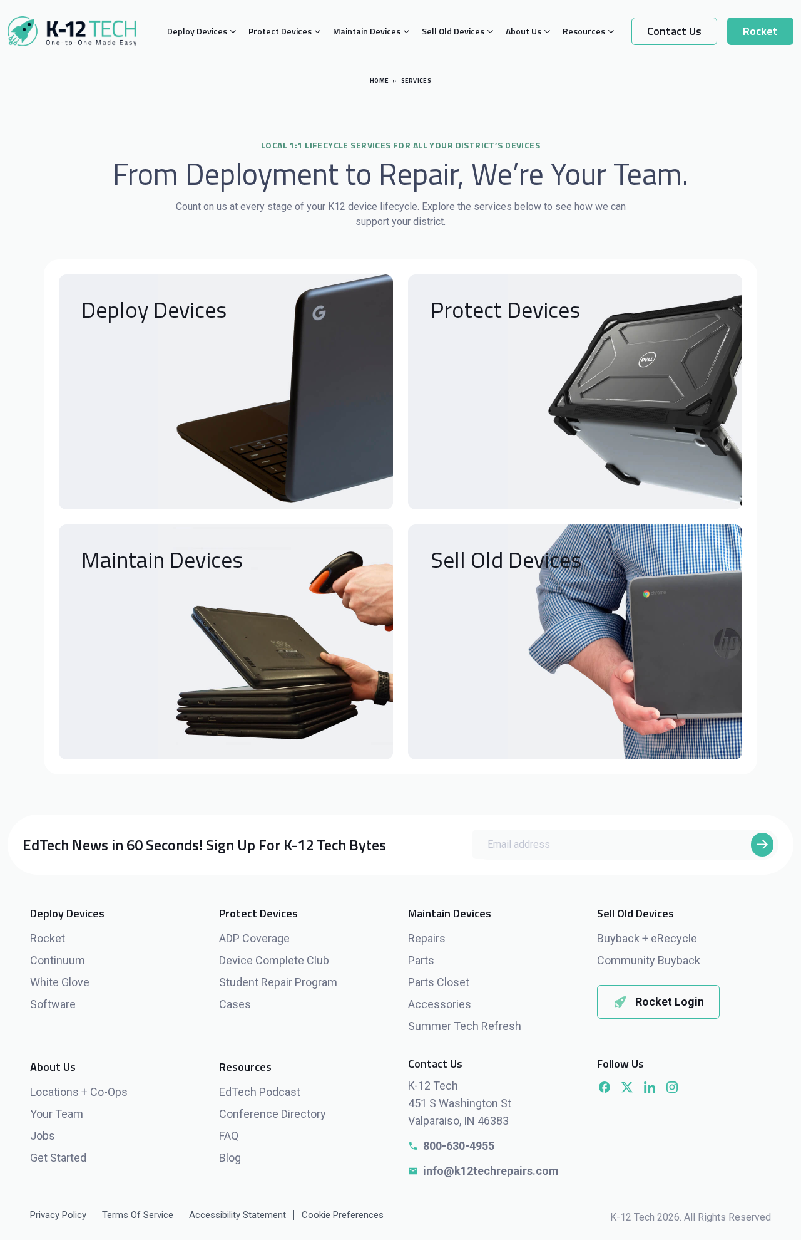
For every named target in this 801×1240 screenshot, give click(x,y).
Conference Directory (272, 1113)
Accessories (439, 1004)
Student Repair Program (278, 982)
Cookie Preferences (343, 1215)
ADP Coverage (254, 938)
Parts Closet (438, 982)
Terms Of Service (137, 1215)
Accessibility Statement (237, 1215)
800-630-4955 (458, 1145)
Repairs (427, 938)
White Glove (59, 982)
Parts (421, 960)
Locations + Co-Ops (79, 1091)
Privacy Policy (58, 1215)
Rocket (760, 31)
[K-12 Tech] (72, 31)
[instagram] (672, 1087)
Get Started (58, 1157)
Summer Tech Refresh (464, 1026)
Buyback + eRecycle (647, 938)
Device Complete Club (274, 960)
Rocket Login (669, 1001)
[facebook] (604, 1087)
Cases (235, 1004)
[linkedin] (649, 1087)
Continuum (57, 960)
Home (379, 81)
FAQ (228, 1135)
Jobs (42, 1135)
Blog (230, 1157)
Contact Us (674, 31)
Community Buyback (648, 960)
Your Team (56, 1113)
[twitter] (627, 1087)
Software (53, 1004)
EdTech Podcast (259, 1091)
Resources (584, 31)
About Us (523, 31)
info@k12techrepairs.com (491, 1170)
